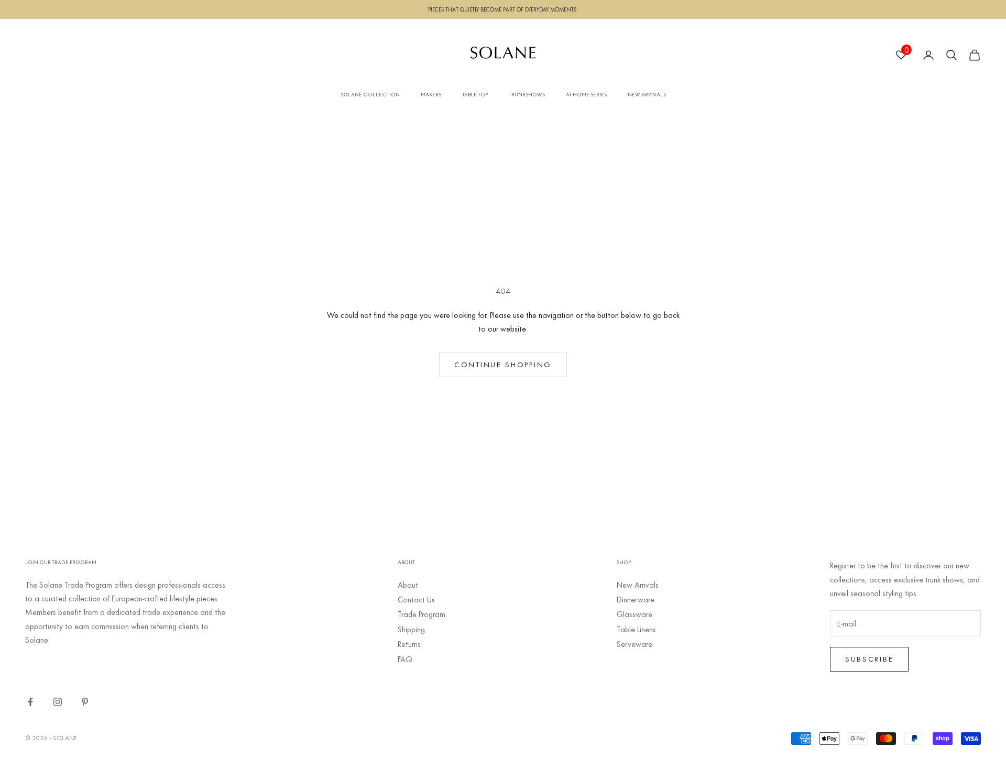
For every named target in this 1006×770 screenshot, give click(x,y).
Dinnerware (635, 599)
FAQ (405, 659)
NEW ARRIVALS (647, 94)
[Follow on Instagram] (57, 702)
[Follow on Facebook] (30, 702)
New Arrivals (638, 584)
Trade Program (421, 614)
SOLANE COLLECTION (370, 94)
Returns (409, 644)
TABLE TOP (475, 94)
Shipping (411, 629)
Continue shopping (503, 364)
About (408, 584)
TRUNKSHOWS (527, 94)
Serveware (634, 644)
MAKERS (431, 94)
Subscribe (869, 659)
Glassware (634, 614)
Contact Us (416, 599)
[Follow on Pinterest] (85, 702)
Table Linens (636, 629)
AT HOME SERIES (586, 94)
